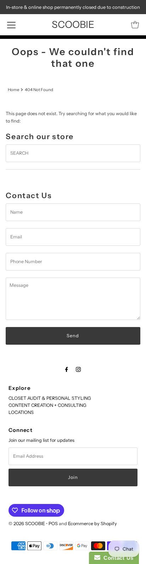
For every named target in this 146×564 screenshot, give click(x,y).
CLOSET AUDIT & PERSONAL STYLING (50, 398)
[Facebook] (66, 369)
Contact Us (117, 558)
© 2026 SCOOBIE (27, 523)
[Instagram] (78, 369)
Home (13, 89)
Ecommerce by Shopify (92, 523)
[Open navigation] (11, 25)
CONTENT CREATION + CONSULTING (47, 405)
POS (53, 523)
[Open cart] (135, 24)
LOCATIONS (21, 412)
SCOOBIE (73, 24)
